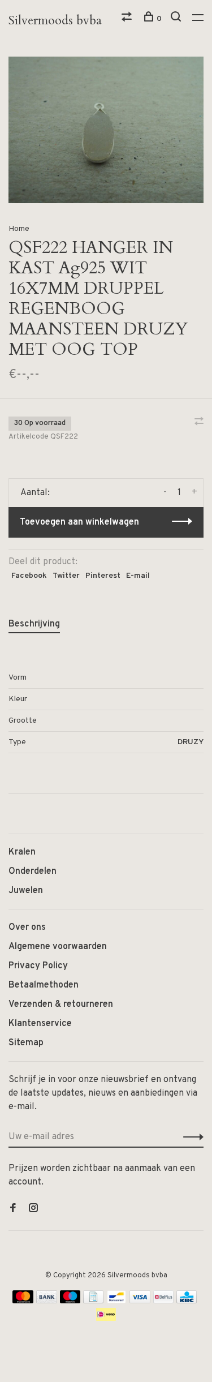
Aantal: (35, 493)
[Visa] (139, 1301)
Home (18, 229)
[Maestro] (70, 1301)
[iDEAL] (106, 1318)
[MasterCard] (22, 1301)
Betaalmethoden (43, 985)
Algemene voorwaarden (57, 946)
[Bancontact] (116, 1301)
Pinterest (102, 576)
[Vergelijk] (128, 19)
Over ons (27, 927)
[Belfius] (163, 1301)
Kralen (22, 852)
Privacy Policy (38, 966)
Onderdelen (32, 871)
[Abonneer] (190, 1137)
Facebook (29, 576)
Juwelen (25, 890)
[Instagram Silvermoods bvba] (33, 1209)
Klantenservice (40, 1023)
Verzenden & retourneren (60, 1004)
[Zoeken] (177, 19)
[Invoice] (93, 1301)
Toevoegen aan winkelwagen (79, 522)
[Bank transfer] (46, 1301)
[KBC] (186, 1301)
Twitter (66, 576)
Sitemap (26, 1043)
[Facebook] (13, 1209)
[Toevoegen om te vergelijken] (199, 422)
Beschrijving (34, 624)
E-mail (138, 576)
